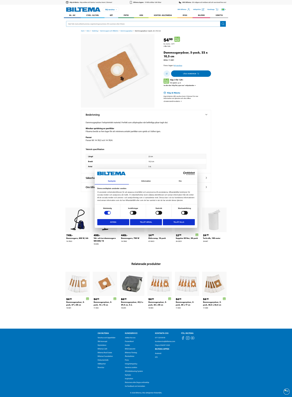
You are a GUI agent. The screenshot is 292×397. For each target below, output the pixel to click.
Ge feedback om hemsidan (135, 386)
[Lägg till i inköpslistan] (167, 73)
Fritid (126, 15)
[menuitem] (72, 15)
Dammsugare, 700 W (130, 238)
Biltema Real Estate (105, 352)
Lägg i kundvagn (189, 74)
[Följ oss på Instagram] (188, 338)
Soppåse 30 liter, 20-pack (187, 238)
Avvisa (113, 222)
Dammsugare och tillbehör (109, 31)
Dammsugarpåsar (126, 31)
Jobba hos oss (130, 337)
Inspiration (129, 378)
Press (127, 360)
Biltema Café (102, 349)
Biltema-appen (162, 349)
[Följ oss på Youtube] (192, 339)
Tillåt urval (146, 222)
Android (158, 353)
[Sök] (223, 24)
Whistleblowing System (134, 371)
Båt (111, 15)
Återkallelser (129, 356)
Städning (95, 31)
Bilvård (201, 15)
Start (82, 31)
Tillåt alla (178, 222)
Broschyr (101, 367)
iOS (156, 357)
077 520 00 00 (160, 337)
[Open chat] (286, 391)
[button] (223, 9)
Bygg (185, 15)
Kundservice (131, 333)
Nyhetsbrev (102, 345)
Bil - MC (72, 15)
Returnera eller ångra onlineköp (137, 382)
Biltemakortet (130, 349)
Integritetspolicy (131, 364)
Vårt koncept (102, 341)
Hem (141, 15)
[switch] (133, 213)
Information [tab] (146, 181)
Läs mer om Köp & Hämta (172, 101)
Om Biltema (103, 333)
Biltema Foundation (105, 356)
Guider (127, 345)
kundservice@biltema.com (165, 341)
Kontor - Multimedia (163, 15)
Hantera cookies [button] (131, 367)
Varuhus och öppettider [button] (106, 337)
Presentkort (129, 341)
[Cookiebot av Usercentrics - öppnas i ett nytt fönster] (185, 173)
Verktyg (219, 15)
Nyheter (128, 375)
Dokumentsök (103, 360)
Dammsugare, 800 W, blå (77, 238)
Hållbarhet (102, 364)
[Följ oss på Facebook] (183, 338)
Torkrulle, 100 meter (211, 238)
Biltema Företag (131, 352)
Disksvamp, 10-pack (157, 238)
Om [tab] (180, 181)
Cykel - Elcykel (92, 15)
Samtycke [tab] (112, 181)
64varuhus (178, 65)
